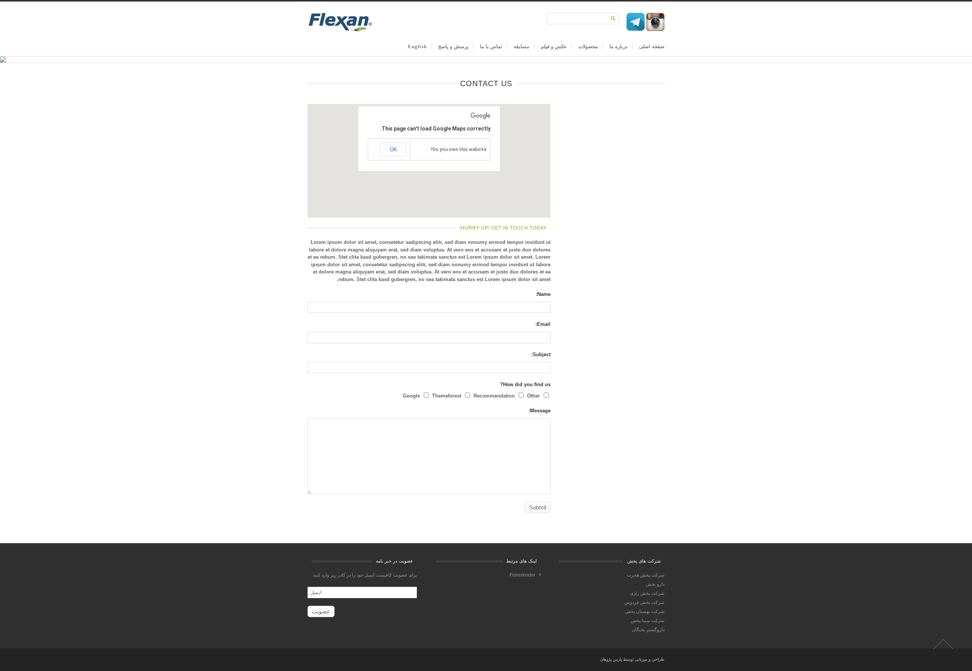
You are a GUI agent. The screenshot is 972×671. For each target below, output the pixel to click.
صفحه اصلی (651, 46)
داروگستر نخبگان (648, 629)
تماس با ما (491, 46)
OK (393, 149)
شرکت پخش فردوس (644, 602)
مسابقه (521, 46)
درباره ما (618, 46)
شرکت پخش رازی (647, 593)
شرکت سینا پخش (647, 620)
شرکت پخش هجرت (645, 575)
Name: (543, 294)
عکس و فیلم (554, 46)
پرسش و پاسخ (453, 46)
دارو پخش (655, 584)
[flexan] (340, 30)
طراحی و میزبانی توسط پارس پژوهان (632, 659)
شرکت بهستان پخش (644, 611)
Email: (543, 324)
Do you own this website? (458, 149)
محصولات (588, 46)
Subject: (541, 354)
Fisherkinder (522, 575)
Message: (540, 410)
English (417, 46)
